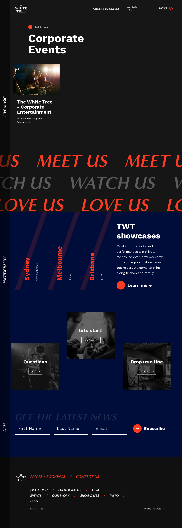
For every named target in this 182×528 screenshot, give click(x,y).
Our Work (61, 495)
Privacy (33, 509)
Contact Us (87, 476)
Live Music (39, 490)
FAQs (34, 501)
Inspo (114, 495)
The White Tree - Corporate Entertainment (34, 107)
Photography (69, 490)
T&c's (42, 509)
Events (35, 495)
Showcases (89, 495)
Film (95, 490)
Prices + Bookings (106, 8)
